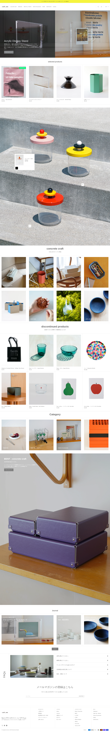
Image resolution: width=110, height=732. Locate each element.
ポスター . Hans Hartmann (7, 99)
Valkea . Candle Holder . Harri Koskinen (36, 406)
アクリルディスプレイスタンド (35, 99)
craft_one (7, 729)
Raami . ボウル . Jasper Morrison (63, 368)
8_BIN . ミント (87, 99)
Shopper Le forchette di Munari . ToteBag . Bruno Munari (13, 368)
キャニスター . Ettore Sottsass (29, 159)
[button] (104, 54)
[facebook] (4, 725)
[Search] (98, 6)
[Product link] (14, 82)
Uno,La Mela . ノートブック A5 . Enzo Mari (92, 406)
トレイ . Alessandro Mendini (89, 368)
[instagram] (6, 725)
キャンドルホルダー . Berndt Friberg (64, 99)
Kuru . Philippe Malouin (6, 406)
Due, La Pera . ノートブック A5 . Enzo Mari (65, 406)
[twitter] (2, 725)
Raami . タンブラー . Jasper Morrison (36, 368)
